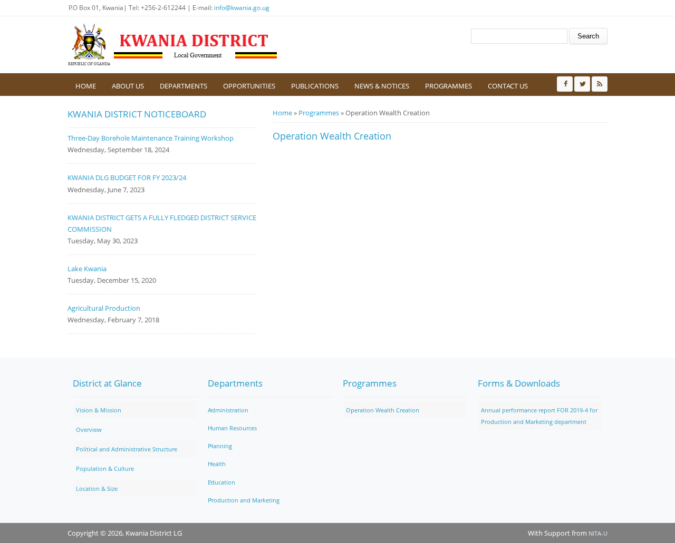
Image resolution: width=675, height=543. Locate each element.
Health (217, 464)
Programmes (448, 86)
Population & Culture (105, 468)
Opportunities (249, 86)
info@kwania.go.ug (241, 7)
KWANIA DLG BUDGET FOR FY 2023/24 (127, 177)
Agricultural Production (104, 308)
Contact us (508, 86)
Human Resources (232, 428)
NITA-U (598, 533)
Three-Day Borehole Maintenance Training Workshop (151, 138)
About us (128, 86)
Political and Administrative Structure (126, 449)
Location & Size (97, 488)
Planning (220, 446)
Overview (89, 429)
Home (85, 86)
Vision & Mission (98, 410)
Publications (315, 86)
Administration (228, 410)
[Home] (173, 45)
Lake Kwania (87, 268)
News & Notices (381, 86)
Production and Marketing (243, 500)
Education (221, 482)
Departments (183, 86)
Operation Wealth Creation (382, 410)
